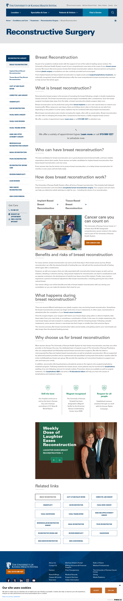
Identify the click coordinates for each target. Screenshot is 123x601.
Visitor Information (72, 580)
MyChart (14, 222)
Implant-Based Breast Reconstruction (17, 72)
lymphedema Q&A (53, 371)
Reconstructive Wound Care (18, 166)
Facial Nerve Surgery (17, 115)
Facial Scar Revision (17, 121)
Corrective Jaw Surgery (19, 95)
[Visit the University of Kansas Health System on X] (14, 580)
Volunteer (52, 580)
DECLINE (111, 590)
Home (8, 20)
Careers (110, 5)
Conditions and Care (20, 20)
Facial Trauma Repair (17, 128)
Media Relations (99, 577)
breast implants (79, 105)
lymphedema (110, 366)
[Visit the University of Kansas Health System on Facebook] (8, 580)
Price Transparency (72, 570)
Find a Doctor (96, 12)
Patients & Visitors (67, 12)
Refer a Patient (102, 5)
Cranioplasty (15, 102)
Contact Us (53, 565)
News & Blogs (54, 574)
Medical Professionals (101, 565)
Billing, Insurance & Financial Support (75, 566)
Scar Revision (15, 181)
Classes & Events (55, 577)
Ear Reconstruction (17, 108)
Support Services (71, 577)
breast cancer (111, 66)
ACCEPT (96, 590)
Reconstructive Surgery (49, 20)
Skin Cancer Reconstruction (16, 188)
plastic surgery (47, 71)
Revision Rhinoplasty (17, 174)
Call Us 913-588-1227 (15, 572)
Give (115, 5)
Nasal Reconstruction (18, 152)
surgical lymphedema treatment (101, 75)
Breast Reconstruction (18, 65)
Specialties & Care (39, 12)
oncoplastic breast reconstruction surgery (78, 188)
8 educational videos (77, 371)
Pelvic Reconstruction (18, 159)
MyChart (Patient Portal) (89, 5)
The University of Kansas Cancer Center (105, 571)
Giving (95, 574)
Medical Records (71, 574)
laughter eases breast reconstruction (55, 451)
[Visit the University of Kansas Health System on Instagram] (27, 580)
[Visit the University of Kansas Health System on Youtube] (33, 580)
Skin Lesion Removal (17, 196)
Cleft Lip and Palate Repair (17, 87)
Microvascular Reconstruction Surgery (19, 144)
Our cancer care (93, 243)
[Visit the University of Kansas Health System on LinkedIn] (21, 580)
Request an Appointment (16, 215)
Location (15, 12)
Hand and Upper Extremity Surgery (17, 135)
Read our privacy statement (11, 596)
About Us (52, 563)
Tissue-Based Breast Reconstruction (74, 204)
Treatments (34, 20)
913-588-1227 (15, 210)
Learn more (69, 119)
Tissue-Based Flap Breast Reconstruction (19, 78)
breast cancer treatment (73, 312)
